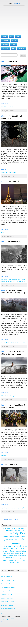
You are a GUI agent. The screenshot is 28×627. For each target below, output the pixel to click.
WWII (5, 279)
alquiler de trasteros (6, 576)
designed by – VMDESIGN (8, 619)
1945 (19, 279)
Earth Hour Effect (14, 181)
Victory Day (8, 281)
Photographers (14, 543)
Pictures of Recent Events (14, 546)
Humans (17, 539)
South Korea (6, 553)
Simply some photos (18, 551)
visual (18, 342)
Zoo (4, 558)
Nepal (14, 541)
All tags (24, 525)
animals (9, 558)
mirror (14, 172)
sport (19, 560)
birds (14, 558)
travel (23, 560)
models (23, 558)
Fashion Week (21, 536)
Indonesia (5, 541)
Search (23, 55)
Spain (12, 553)
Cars (24, 528)
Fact (2, 62)
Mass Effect (12, 62)
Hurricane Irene (9, 396)
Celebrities (9, 530)
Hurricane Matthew (20, 508)
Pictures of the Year (9, 549)
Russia (25, 549)
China (21, 530)
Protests (20, 549)
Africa (4, 528)
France (6, 539)
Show (10, 172)
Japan (10, 541)
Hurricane (16, 396)
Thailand (16, 553)
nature (3, 172)
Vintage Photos (21, 281)
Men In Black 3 (5, 455)
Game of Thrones (11, 342)
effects (22, 342)
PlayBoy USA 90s (6, 583)
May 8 (3, 281)
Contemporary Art (7, 534)
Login (16, 519)
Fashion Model (13, 536)
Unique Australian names (8, 591)
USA (2, 396)
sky (7, 172)
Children (16, 530)
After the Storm (14, 464)
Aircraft (9, 528)
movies (3, 342)
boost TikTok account (7, 605)
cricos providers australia (8, 608)
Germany (11, 539)
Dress (5, 536)
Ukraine (4, 555)
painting (11, 560)
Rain (13, 508)
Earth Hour (4, 232)
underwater (13, 562)
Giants (11, 107)
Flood (2, 508)
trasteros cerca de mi (7, 598)
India (22, 539)
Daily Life (18, 533)
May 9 (14, 281)
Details (3, 104)
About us (3, 614)
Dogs (25, 534)
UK (20, 553)
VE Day (23, 279)
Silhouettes (6, 551)
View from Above (12, 555)
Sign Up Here (8, 519)
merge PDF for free (6, 594)
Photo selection (12, 279)
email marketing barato (7, 601)
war (2, 279)
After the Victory (14, 242)
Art (13, 528)
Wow (3, 116)
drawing (18, 558)
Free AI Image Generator (8, 580)
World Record (5, 107)
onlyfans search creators (8, 587)
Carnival (20, 528)
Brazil (15, 528)
